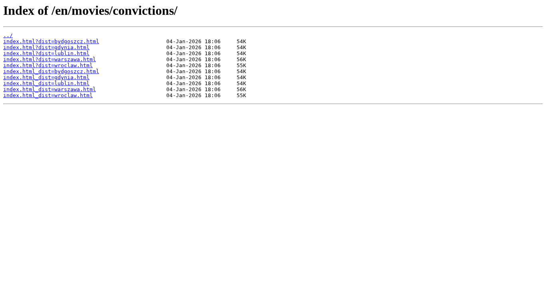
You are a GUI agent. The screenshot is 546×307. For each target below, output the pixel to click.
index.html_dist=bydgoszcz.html (51, 71)
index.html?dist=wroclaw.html (48, 65)
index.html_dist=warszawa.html (49, 89)
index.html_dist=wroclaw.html (48, 95)
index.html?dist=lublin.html (46, 53)
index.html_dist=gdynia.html (46, 77)
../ (8, 35)
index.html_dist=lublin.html (46, 83)
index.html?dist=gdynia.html (46, 47)
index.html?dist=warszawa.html (49, 59)
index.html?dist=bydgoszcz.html (51, 41)
